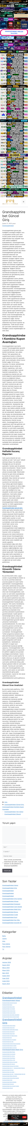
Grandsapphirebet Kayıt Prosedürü (9, 1039)
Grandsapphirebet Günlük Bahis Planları (10, 1029)
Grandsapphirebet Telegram (19, 1068)
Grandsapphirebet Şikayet (12, 814)
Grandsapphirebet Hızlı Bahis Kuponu (9, 1035)
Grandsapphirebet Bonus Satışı (8, 1006)
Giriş (5, 802)
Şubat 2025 (6, 976)
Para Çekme (6, 944)
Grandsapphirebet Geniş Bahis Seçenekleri (10, 1014)
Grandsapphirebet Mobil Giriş (11, 909)
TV (3, 949)
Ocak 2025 (5, 978)
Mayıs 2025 (6, 968)
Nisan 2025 (5, 970)
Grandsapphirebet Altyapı (10, 901)
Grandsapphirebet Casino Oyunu (8, 1010)
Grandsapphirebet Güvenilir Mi (11, 923)
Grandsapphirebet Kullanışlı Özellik (9, 1045)
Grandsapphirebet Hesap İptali (8, 1033)
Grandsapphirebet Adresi (10, 885)
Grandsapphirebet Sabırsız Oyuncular (9, 1062)
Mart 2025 (5, 973)
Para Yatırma (6, 946)
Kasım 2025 (6, 965)
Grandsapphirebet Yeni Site (19, 1074)
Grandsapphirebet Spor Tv (7, 1068)
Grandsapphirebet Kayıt (9, 917)
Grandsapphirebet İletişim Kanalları (9, 1082)
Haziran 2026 (6, 962)
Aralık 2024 (5, 981)
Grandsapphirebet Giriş (9, 888)
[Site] (14, 54)
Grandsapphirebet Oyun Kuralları (8, 1054)
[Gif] (14, 86)
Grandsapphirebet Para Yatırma (8, 1056)
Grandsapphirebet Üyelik (10, 915)
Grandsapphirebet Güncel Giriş (14, 804)
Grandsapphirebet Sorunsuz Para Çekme (10, 1066)
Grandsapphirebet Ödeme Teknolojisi (9, 1076)
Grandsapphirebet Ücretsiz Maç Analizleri (10, 1078)
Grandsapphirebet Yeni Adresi (13, 812)
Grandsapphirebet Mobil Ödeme (8, 1052)
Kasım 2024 (6, 984)
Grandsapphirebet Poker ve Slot (8, 1060)
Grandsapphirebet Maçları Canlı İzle (9, 1047)
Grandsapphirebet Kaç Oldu (11, 920)
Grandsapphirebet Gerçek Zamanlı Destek (10, 1016)
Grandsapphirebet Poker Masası (8, 1058)
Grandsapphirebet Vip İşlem (7, 1070)
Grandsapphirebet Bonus (10, 912)
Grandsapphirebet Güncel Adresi (8, 1025)
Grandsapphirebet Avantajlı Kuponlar (9, 1002)
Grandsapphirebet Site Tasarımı (8, 1064)
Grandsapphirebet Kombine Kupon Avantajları (11, 1043)
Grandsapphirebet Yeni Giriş (8, 1074)
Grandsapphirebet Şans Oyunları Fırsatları (10, 1086)
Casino (4, 938)
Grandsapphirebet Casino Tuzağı (8, 1012)
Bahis (4, 936)
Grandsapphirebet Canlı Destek (12, 907)
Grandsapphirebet (8, 891)
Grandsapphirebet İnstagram (11, 904)
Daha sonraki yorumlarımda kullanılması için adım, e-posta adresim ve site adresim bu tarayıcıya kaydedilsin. (13, 863)
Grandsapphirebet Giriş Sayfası (12, 899)
